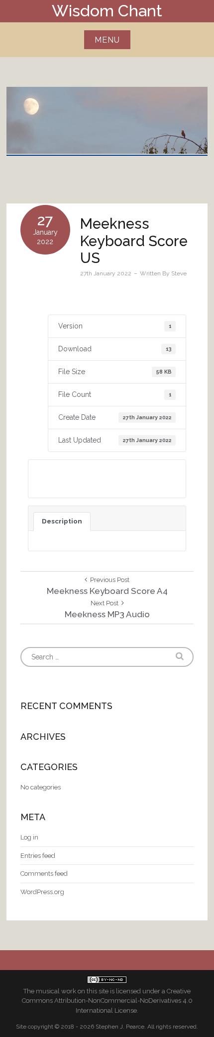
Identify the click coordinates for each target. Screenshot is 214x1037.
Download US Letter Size (88, 478)
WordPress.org (42, 892)
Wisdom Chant (107, 10)
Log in (29, 837)
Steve (179, 273)
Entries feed (37, 855)
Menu (107, 40)
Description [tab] (62, 521)
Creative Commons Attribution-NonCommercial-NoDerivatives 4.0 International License (107, 1000)
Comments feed (44, 873)
